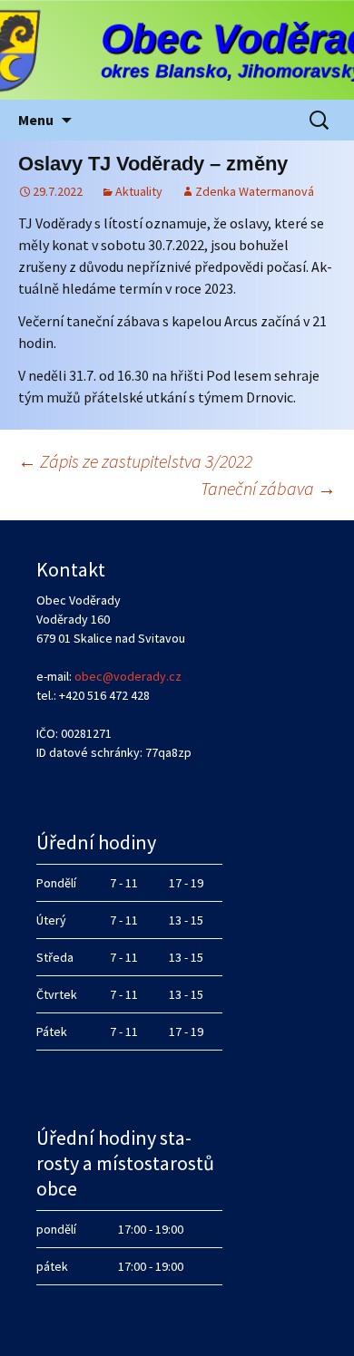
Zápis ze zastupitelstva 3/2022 (135, 461)
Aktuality (138, 191)
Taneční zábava (268, 488)
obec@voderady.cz (128, 676)
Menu (36, 120)
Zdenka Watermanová (254, 191)
